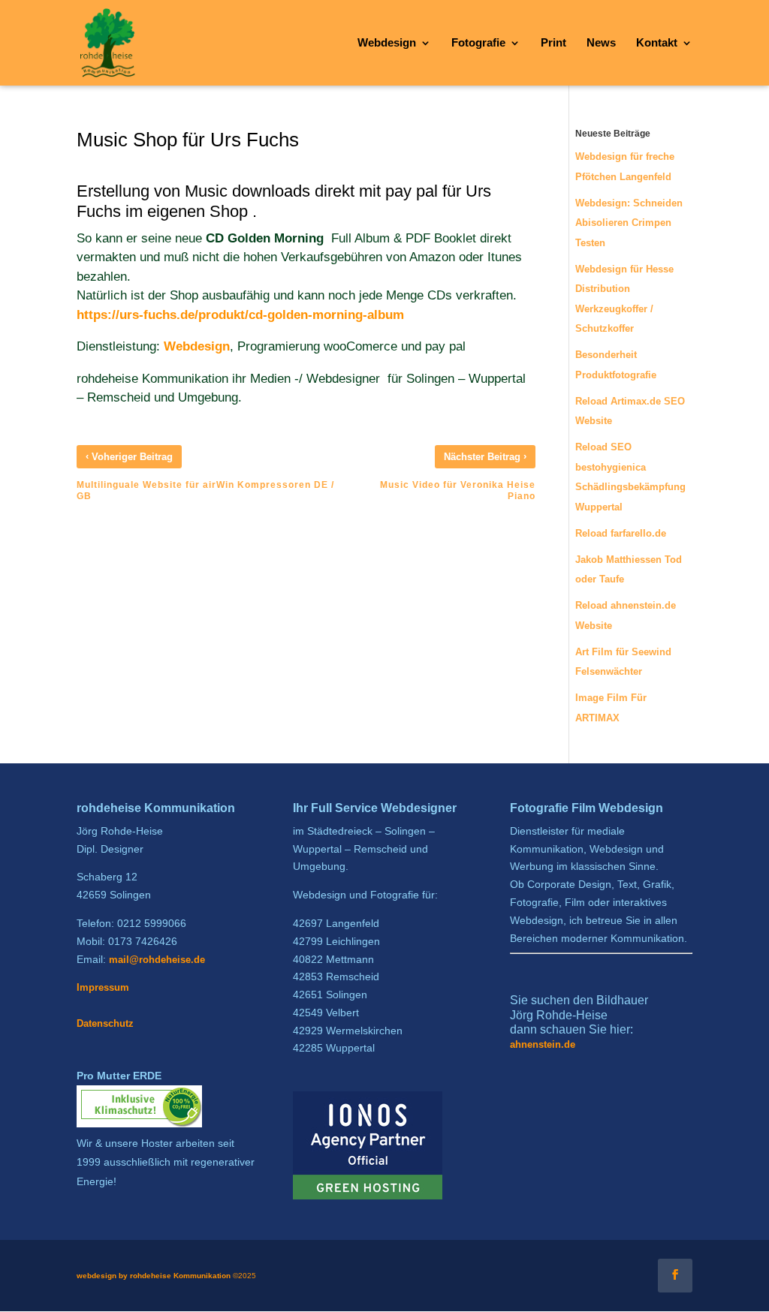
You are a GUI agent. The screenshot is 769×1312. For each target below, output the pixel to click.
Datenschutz (105, 1023)
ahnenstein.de (542, 1044)
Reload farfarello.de (620, 533)
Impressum (103, 987)
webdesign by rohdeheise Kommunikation (154, 1275)
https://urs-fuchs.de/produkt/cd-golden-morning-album (240, 315)
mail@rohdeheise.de (157, 959)
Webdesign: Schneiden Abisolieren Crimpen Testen (629, 222)
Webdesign (197, 346)
